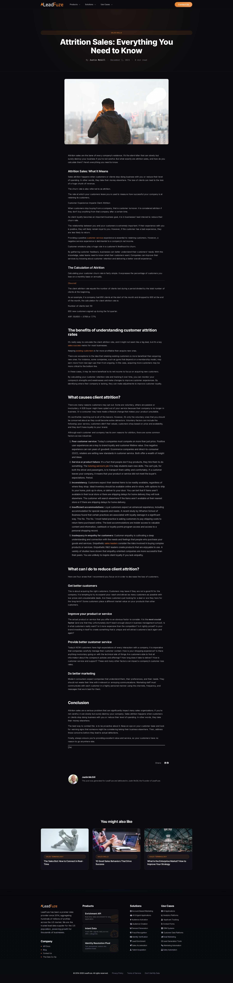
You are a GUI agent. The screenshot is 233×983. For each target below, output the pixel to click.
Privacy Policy (117, 973)
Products (74, 4)
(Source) (72, 283)
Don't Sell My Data (152, 973)
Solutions (89, 4)
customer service (95, 238)
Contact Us (183, 4)
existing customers (84, 351)
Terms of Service (134, 973)
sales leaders (111, 543)
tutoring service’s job (98, 466)
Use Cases (105, 4)
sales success (74, 345)
